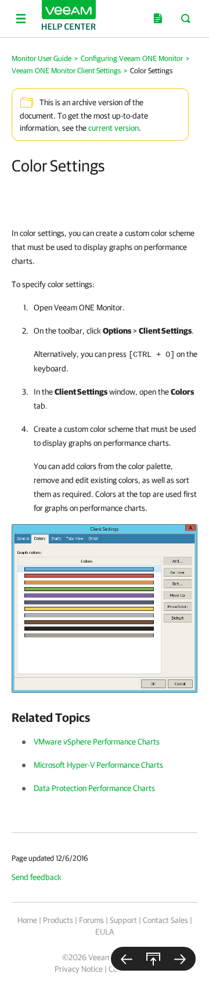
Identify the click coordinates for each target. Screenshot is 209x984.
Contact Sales (165, 920)
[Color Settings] (104, 608)
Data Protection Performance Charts (94, 788)
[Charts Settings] (180, 959)
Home (27, 920)
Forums (91, 920)
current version (113, 128)
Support (123, 920)
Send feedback (37, 877)
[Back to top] (153, 959)
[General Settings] (126, 959)
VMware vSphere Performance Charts (97, 741)
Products (58, 920)
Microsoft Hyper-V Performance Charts (98, 765)
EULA (104, 931)
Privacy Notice (79, 969)
